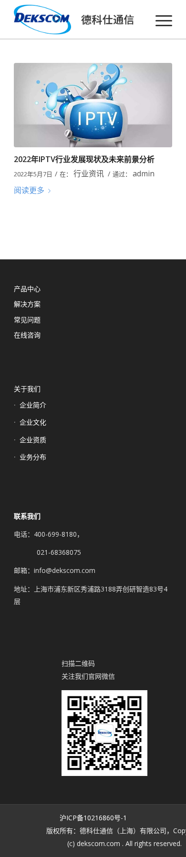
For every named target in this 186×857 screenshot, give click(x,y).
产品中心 (27, 288)
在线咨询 (27, 334)
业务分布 (33, 456)
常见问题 (27, 319)
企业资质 (33, 439)
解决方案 (27, 303)
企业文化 (33, 422)
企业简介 (33, 404)
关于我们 (27, 388)
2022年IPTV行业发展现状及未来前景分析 (84, 159)
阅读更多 (29, 190)
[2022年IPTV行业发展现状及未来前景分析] (93, 105)
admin (144, 173)
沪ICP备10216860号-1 (93, 817)
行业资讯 (88, 173)
